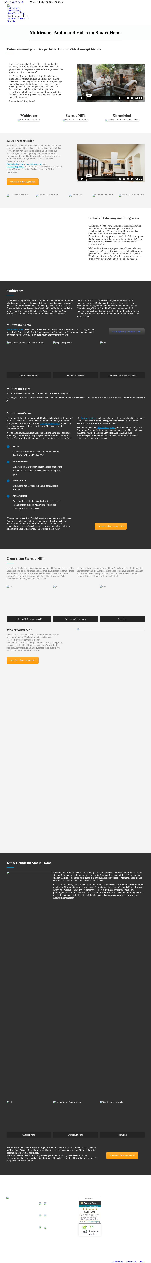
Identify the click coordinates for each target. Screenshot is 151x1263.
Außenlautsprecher (15, 166)
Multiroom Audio (15, 329)
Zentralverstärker (88, 418)
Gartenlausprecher (34, 164)
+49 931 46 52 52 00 (13, 2)
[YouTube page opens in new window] (49, 1207)
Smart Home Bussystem (103, 241)
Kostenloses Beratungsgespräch (23, 182)
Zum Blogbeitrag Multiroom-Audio (126, 332)
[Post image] (118, 1199)
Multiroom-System (106, 427)
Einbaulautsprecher (15, 164)
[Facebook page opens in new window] (45, 1207)
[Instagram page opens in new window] (54, 1207)
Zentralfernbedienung (50, 423)
